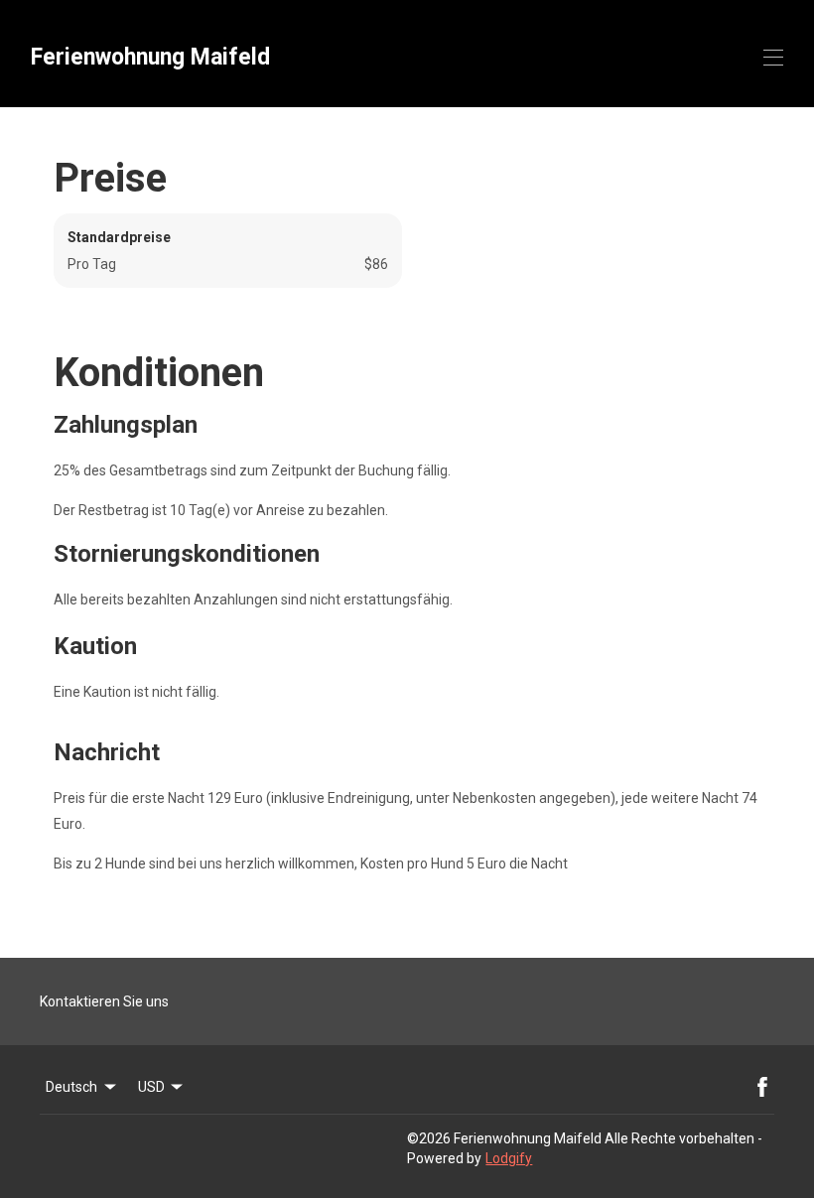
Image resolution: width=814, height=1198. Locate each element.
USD (151, 1087)
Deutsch (71, 1087)
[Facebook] (762, 1087)
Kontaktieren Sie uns (104, 1001)
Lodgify (508, 1158)
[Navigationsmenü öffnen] (773, 58)
